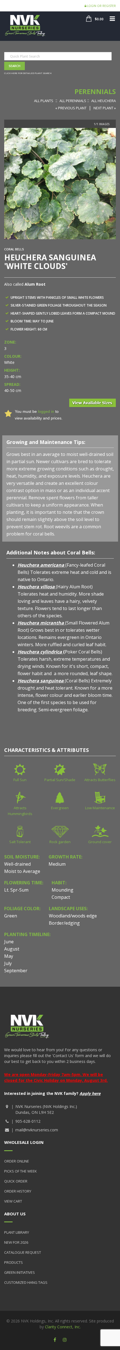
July (8, 963)
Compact (61, 897)
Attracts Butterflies (100, 779)
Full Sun (20, 779)
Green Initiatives (19, 1272)
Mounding (62, 890)
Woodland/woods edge (73, 916)
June (9, 942)
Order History (17, 1191)
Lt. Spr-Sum (16, 890)
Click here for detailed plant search (28, 73)
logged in (46, 411)
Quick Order (15, 1181)
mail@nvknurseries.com (36, 1129)
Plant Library (16, 1232)
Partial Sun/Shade (59, 779)
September (15, 971)
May (8, 956)
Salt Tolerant (20, 841)
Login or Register (101, 6)
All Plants (43, 100)
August (11, 949)
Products (13, 1262)
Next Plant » (104, 107)
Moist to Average (22, 871)
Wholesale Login (24, 1142)
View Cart (13, 1201)
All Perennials (72, 100)
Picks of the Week (20, 1171)
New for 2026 (16, 1242)
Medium (57, 864)
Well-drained (17, 864)
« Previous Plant (71, 107)
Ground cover (100, 841)
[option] (60, 183)
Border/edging (64, 923)
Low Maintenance (100, 807)
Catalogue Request (22, 1252)
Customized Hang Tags (25, 1282)
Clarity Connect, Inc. (63, 1326)
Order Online (16, 1161)
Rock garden (60, 841)
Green (10, 916)
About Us (15, 1213)
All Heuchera (103, 100)
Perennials (95, 91)
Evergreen (60, 807)
